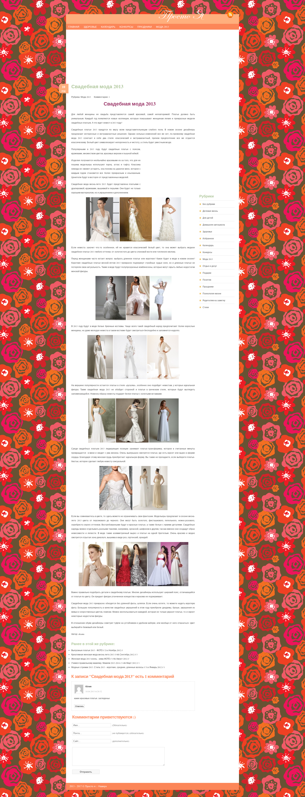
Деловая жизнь (210, 210)
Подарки (207, 272)
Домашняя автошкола (214, 224)
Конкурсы (126, 26)
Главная (73, 26)
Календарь (108, 26)
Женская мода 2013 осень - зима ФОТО (90, 658)
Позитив (207, 279)
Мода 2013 (162, 26)
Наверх (102, 786)
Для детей (208, 217)
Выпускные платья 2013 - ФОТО (87, 650)
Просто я (90, 786)
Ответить (79, 706)
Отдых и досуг (210, 265)
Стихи (206, 307)
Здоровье (90, 26)
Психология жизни (212, 293)
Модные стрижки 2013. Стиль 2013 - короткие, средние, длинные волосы (107, 667)
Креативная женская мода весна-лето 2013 (92, 654)
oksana (81, 634)
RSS (230, 17)
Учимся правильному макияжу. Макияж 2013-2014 (95, 662)
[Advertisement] (152, 55)
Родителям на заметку (214, 300)
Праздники (144, 26)
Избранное (208, 238)
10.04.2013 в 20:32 (93, 691)
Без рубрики (209, 204)
